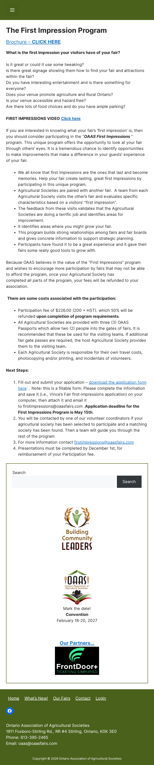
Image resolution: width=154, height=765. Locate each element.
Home (13, 698)
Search (19, 472)
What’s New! (36, 698)
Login (101, 698)
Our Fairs (61, 698)
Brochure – (33, 42)
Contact (82, 698)
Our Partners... (77, 643)
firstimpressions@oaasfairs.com (104, 442)
